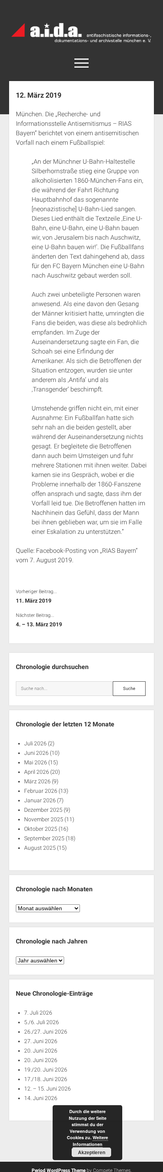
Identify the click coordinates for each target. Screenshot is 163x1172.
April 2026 (36, 772)
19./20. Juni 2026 (45, 1069)
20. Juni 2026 (40, 1050)
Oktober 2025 (40, 829)
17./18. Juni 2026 (45, 1079)
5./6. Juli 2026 (41, 1022)
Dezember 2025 (43, 810)
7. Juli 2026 (38, 1012)
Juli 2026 (35, 743)
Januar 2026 (40, 800)
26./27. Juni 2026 (45, 1031)
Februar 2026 (40, 791)
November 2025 (43, 819)
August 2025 (40, 848)
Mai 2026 (35, 762)
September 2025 (44, 838)
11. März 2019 (33, 600)
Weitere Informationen (90, 1140)
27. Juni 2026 (40, 1041)
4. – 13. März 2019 (39, 624)
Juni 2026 (36, 753)
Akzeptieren (91, 1152)
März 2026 (37, 781)
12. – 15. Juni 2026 (47, 1088)
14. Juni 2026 (40, 1098)
